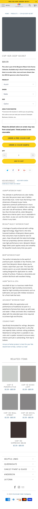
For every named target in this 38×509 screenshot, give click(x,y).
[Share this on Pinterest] (18, 170)
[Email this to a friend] (30, 170)
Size (3, 99)
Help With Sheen (22, 180)
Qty (3, 151)
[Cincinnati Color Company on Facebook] (15, 487)
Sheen (4, 89)
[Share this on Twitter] (7, 170)
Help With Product (8, 180)
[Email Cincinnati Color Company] (23, 487)
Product (5, 80)
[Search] (30, 5)
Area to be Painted (17, 113)
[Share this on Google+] (24, 170)
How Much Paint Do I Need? (11, 184)
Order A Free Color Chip (19, 138)
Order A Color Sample (19, 145)
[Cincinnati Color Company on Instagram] (19, 487)
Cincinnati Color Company (21, 494)
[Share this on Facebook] (13, 170)
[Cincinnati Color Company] (19, 5)
